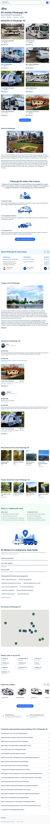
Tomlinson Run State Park (23, 594)
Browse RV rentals (25, 120)
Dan (7, 344)
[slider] (5, 42)
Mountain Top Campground (25, 579)
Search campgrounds (5, 597)
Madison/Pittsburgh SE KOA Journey (31, 583)
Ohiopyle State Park (18, 494)
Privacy (21, 821)
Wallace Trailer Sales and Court (9, 579)
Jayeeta (8, 392)
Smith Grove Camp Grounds (8, 594)
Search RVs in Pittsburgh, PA (25, 706)
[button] (20, 630)
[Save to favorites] (23, 25)
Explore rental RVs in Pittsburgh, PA (25, 239)
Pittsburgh (22, 17)
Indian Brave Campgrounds (8, 590)
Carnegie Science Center (24, 325)
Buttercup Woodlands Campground (25, 590)
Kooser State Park (30, 494)
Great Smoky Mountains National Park (42, 463)
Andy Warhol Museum (36, 320)
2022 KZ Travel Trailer (28, 259)
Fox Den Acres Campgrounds (26, 586)
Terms (17, 821)
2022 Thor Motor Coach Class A (10, 259)
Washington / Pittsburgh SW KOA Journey (11, 583)
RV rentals (3, 17)
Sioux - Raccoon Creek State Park (9, 586)
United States (9, 17)
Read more (3, 327)
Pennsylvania (15, 17)
